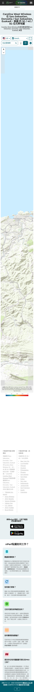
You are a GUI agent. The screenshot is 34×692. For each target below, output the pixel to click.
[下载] (17, 526)
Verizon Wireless (10, 501)
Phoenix (23, 472)
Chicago (23, 466)
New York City (24, 461)
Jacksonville (24, 486)
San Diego (23, 477)
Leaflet (3, 387)
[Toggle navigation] (3, 3)
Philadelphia (24, 470)
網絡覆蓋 (21, 43)
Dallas (22, 479)
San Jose (23, 481)
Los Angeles (24, 463)
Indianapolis (24, 483)
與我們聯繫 (8, 645)
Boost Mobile (9, 510)
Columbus (23, 492)
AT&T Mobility (9, 499)
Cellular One (9, 503)
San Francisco (25, 488)
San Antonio (24, 474)
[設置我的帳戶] (31, 3)
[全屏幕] (30, 38)
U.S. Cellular (9, 505)
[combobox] (6, 38)
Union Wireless (9, 497)
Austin (22, 490)
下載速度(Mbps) (25, 43)
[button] (3, 49)
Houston (23, 468)
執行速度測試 (21, 3)
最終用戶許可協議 (24, 685)
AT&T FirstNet (9, 508)
